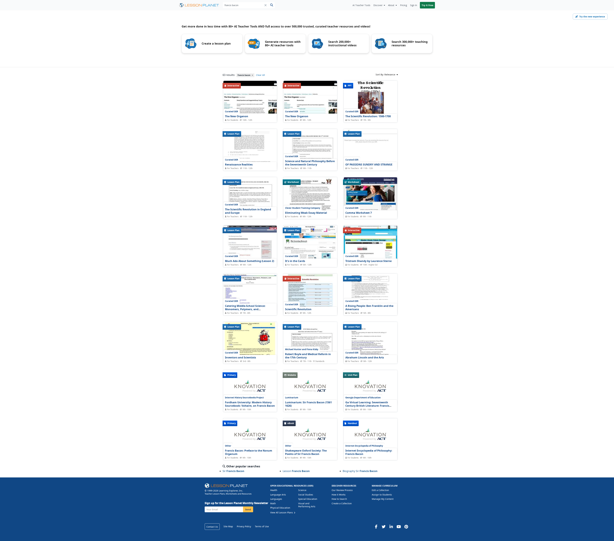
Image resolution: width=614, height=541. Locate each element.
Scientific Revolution (298, 309)
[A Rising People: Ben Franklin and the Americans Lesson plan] (370, 294)
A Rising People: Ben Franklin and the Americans (369, 307)
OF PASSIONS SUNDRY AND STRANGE (368, 164)
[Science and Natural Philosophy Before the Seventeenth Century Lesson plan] (310, 166)
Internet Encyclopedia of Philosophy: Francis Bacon (368, 452)
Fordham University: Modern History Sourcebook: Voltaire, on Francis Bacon (250, 404)
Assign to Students (382, 494)
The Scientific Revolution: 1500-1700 (368, 116)
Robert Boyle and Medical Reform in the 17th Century (308, 355)
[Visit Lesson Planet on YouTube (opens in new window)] (398, 526)
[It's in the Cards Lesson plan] (310, 245)
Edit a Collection (380, 490)
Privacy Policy (244, 526)
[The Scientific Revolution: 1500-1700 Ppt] (370, 101)
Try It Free (427, 5)
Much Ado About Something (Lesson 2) (249, 261)
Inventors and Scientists (240, 357)
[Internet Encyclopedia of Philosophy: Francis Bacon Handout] (370, 436)
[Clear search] (265, 5)
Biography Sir (360, 471)
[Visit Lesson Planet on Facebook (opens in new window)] (376, 526)
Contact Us (212, 526)
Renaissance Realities (239, 164)
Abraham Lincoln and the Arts (364, 357)
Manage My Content (383, 498)
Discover (377, 5)
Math (273, 503)
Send (248, 509)
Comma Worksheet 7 (358, 213)
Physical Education (280, 507)
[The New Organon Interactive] (250, 101)
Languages (276, 498)
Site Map (228, 526)
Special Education (307, 498)
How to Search (339, 498)
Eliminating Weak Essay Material (306, 213)
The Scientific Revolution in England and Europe (248, 211)
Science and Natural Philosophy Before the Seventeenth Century (310, 162)
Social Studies (305, 494)
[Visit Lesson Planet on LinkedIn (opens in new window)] (391, 526)
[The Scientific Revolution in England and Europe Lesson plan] (250, 215)
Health (273, 490)
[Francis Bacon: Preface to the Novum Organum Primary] (250, 436)
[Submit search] (271, 5)
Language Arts (278, 494)
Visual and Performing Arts (306, 505)
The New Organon (236, 116)
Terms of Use (262, 526)
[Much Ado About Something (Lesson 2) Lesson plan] (250, 245)
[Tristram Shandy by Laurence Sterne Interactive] (370, 245)
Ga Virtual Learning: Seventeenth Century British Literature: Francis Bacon (367, 406)
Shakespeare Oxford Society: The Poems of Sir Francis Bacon (306, 452)
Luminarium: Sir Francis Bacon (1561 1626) (308, 404)
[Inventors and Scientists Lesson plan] (250, 342)
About (391, 5)
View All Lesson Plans (282, 512)
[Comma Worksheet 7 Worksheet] (370, 197)
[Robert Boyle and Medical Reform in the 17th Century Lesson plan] (310, 359)
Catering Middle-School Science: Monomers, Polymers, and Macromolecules (245, 309)
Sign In (413, 5)
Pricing (403, 5)
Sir (233, 471)
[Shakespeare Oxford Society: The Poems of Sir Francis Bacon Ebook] (310, 436)
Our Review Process (342, 490)
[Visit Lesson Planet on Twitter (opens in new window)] (383, 526)
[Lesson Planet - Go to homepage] (201, 5)
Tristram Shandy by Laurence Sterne (368, 261)
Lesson (296, 471)
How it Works (339, 494)
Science (302, 490)
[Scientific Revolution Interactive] (310, 294)
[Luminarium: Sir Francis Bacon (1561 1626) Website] (310, 387)
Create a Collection (342, 503)
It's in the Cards (295, 261)
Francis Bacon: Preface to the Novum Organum (248, 452)
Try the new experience (592, 16)
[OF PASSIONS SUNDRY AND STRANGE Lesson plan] (370, 149)
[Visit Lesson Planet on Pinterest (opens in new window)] (406, 526)
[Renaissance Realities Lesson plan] (250, 149)
